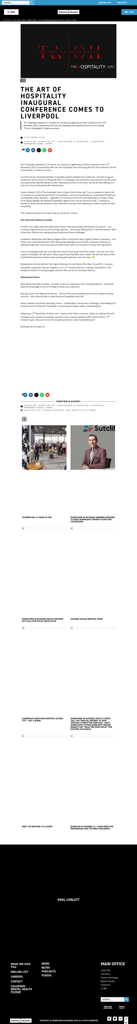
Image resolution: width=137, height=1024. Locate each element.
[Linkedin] (109, 1019)
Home (14, 20)
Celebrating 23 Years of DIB (37, 517)
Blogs (46, 967)
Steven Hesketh (53, 410)
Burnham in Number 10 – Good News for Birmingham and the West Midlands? (92, 827)
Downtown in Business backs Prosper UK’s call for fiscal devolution (42, 620)
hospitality (32, 410)
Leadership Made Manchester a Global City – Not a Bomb (42, 719)
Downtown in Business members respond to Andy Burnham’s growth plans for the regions (93, 519)
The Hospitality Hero (81, 410)
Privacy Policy (122, 1007)
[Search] (32, 2)
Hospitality (47, 141)
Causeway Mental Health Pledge (21, 989)
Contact (17, 981)
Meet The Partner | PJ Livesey (37, 826)
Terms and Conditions (107, 1007)
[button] (28, 150)
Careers (17, 977)
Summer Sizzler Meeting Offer (87, 619)
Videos (47, 975)
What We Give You (21, 965)
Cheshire (30, 141)
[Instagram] (121, 1019)
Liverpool (97, 141)
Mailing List (105, 2)
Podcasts (122, 2)
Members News (32, 20)
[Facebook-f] (126, 1019)
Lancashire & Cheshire (73, 141)
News (19, 20)
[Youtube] (115, 1019)
